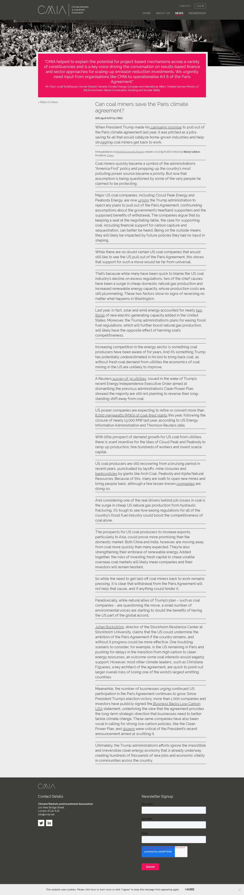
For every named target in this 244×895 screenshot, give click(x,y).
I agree (189, 889)
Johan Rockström (109, 627)
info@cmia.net (46, 814)
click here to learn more (98, 889)
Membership (197, 13)
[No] (239, 889)
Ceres (110, 155)
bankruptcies (106, 473)
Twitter (41, 823)
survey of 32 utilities (129, 378)
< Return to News (48, 102)
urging (143, 200)
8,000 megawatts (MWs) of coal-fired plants (131, 415)
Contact (185, 6)
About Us (163, 13)
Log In (200, 6)
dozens (129, 729)
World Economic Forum (130, 151)
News (179, 13)
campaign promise (166, 127)
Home (147, 13)
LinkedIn (49, 823)
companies (185, 483)
